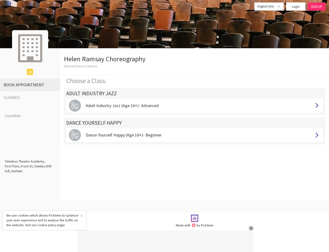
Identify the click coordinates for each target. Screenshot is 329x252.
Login (296, 6)
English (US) (266, 6)
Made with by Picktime (195, 225)
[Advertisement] (165, 241)
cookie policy (47, 225)
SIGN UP (316, 6)
